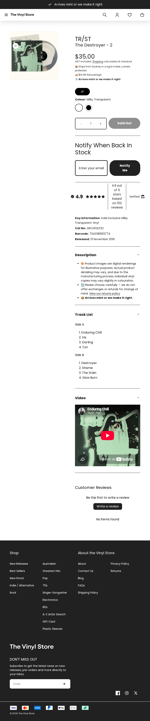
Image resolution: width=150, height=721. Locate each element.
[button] (6, 15)
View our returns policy (104, 293)
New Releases (19, 564)
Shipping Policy (88, 593)
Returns (116, 571)
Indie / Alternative (22, 585)
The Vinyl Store (26, 713)
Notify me (125, 168)
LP (82, 92)
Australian (49, 564)
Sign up (64, 684)
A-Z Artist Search (54, 614)
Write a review (108, 506)
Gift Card (49, 621)
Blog (81, 578)
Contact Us (85, 571)
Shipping (97, 61)
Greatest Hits (51, 571)
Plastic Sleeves (52, 629)
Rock (13, 593)
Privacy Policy (120, 564)
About (82, 564)
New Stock (17, 578)
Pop (45, 578)
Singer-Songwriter (55, 593)
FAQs (81, 585)
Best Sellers (17, 571)
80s (45, 607)
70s (45, 585)
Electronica (50, 600)
